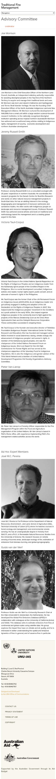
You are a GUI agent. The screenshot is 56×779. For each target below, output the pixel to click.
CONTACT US (10, 706)
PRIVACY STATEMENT (14, 711)
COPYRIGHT (10, 722)
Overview (9, 26)
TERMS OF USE (11, 717)
